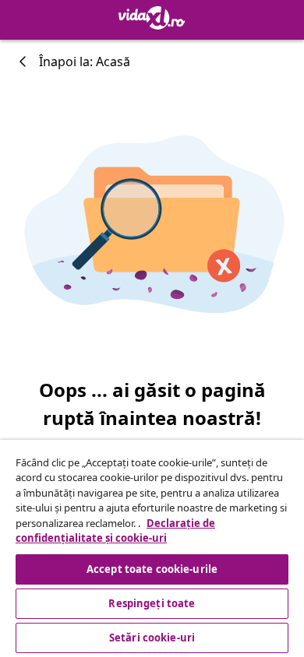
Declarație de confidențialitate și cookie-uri (115, 531)
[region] (152, 548)
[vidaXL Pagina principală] (151, 18)
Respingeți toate (151, 603)
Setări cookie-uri (152, 638)
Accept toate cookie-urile (152, 569)
